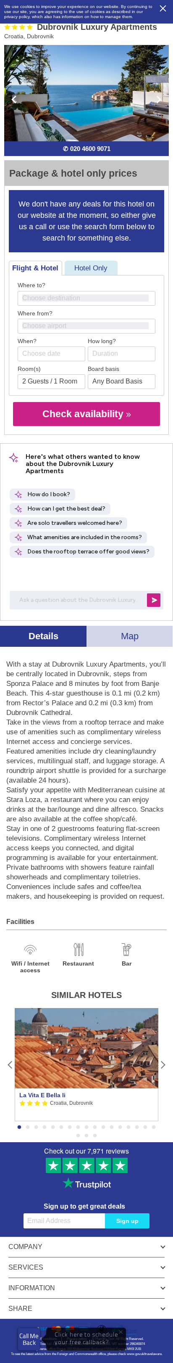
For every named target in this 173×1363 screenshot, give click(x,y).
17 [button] (153, 1127)
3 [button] (36, 1127)
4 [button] (44, 1127)
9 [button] (86, 1127)
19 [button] (86, 1136)
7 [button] (70, 1127)
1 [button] (19, 1127)
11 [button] (103, 1127)
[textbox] (90, 298)
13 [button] (120, 1127)
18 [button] (78, 1136)
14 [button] (128, 1127)
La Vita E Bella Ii (42, 1095)
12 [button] (111, 1127)
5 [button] (53, 1127)
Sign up (127, 1220)
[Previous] (10, 1064)
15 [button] (137, 1127)
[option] (86, 1065)
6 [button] (61, 1127)
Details (43, 636)
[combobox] (86, 298)
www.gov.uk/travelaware (144, 1354)
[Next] (163, 1064)
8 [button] (78, 1127)
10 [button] (95, 1127)
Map (130, 636)
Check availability (84, 413)
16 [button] (145, 1127)
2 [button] (28, 1127)
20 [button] (95, 1136)
